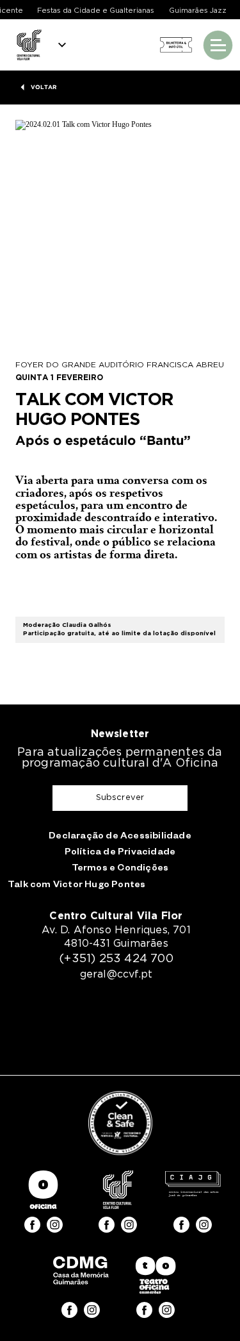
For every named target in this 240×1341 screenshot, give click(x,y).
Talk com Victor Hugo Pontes (76, 886)
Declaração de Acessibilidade (120, 837)
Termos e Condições (120, 869)
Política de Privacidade (120, 853)
